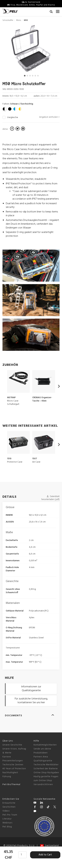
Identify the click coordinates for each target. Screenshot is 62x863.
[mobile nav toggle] (58, 11)
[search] (51, 12)
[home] (10, 11)
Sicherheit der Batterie (46, 768)
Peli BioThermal (11, 784)
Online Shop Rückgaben (46, 772)
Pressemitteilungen (12, 760)
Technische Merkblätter (46, 764)
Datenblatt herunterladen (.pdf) (50, 498)
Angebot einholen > (49, 117)
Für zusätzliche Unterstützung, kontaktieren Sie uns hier (31, 701)
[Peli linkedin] (41, 803)
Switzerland (51, 845)
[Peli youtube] (35, 803)
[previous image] (11, 49)
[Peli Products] (35, 807)
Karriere (6, 757)
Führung (6, 776)
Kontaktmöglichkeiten (45, 745)
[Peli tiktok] (48, 807)
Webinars (7, 823)
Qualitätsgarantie (43, 760)
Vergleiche (12, 117)
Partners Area (41, 757)
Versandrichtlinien (43, 784)
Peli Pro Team (9, 815)
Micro (18, 20)
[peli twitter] (54, 807)
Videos (6, 811)
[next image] (50, 49)
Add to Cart (45, 855)
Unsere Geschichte (12, 745)
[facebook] (12, 129)
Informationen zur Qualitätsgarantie (31, 689)
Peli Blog (7, 826)
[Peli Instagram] (41, 807)
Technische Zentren (12, 764)
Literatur (7, 819)
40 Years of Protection (14, 768)
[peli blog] (35, 811)
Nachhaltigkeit (10, 772)
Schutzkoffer (7, 20)
